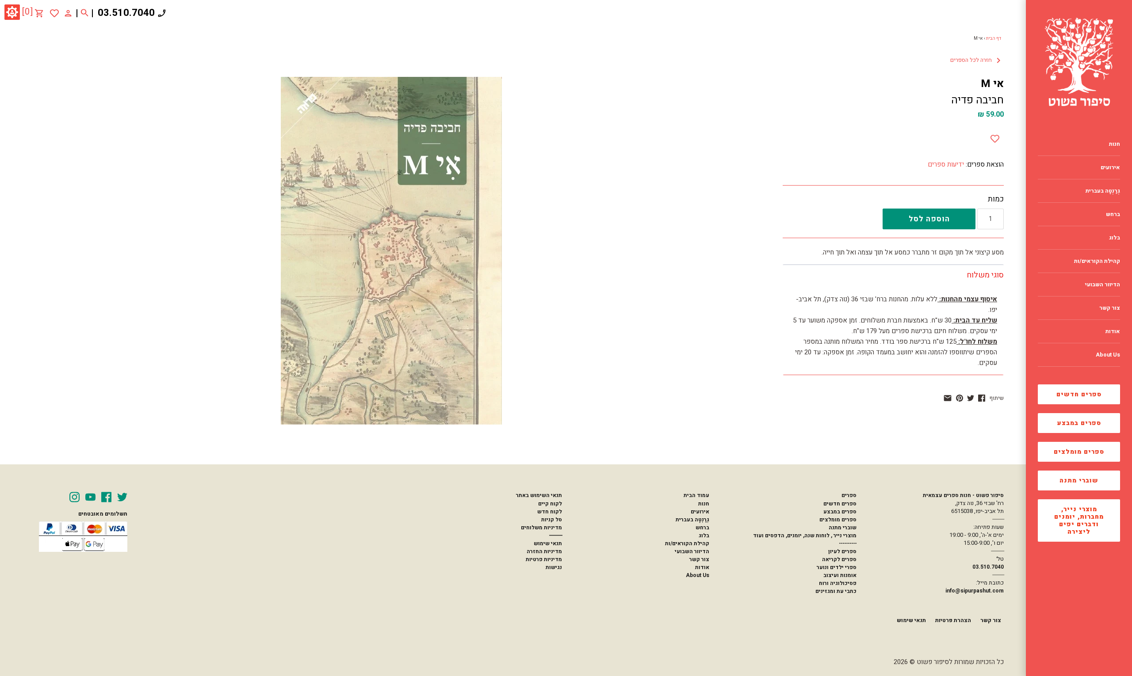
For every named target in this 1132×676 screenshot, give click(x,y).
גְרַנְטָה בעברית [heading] (1103, 191)
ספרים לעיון (842, 551)
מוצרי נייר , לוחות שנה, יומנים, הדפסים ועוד (805, 535)
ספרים (849, 495)
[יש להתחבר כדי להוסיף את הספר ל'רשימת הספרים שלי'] (54, 13)
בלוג (704, 535)
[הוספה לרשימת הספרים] (995, 137)
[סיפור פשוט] (1079, 62)
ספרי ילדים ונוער (837, 567)
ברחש (702, 528)
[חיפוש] (85, 13)
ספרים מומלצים (1079, 451)
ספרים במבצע (1079, 423)
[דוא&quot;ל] (947, 398)
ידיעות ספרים (946, 164)
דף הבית (993, 38)
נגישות (554, 567)
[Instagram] (74, 497)
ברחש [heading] (1113, 214)
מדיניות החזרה (544, 551)
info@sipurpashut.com (974, 591)
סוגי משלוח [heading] (985, 275)
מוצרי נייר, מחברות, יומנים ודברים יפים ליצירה (1079, 520)
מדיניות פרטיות (544, 559)
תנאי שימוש (548, 543)
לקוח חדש (549, 512)
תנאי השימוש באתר (539, 495)
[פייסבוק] (981, 398)
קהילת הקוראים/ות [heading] (1097, 261)
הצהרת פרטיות (953, 620)
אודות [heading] (1112, 331)
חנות (703, 504)
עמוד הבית (696, 495)
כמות (996, 199)
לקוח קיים (550, 504)
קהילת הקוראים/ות (687, 543)
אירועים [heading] (1110, 167)
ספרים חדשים (1078, 394)
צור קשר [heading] (1109, 308)
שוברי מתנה (1078, 480)
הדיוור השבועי (692, 551)
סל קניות (551, 520)
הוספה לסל (929, 218)
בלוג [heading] (1114, 238)
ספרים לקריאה (839, 559)
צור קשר (699, 559)
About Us (697, 575)
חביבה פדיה (977, 100)
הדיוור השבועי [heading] (1102, 285)
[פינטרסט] (959, 398)
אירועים (700, 512)
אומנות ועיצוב (840, 575)
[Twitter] (122, 497)
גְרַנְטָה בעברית (692, 520)
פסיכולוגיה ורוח (838, 583)
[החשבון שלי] (68, 13)
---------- (848, 543)
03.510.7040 (126, 13)
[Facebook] (106, 497)
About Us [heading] (1108, 355)
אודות (702, 567)
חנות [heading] (1114, 144)
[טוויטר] (970, 398)
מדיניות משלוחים (541, 528)
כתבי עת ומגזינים (836, 591)
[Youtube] (90, 497)
